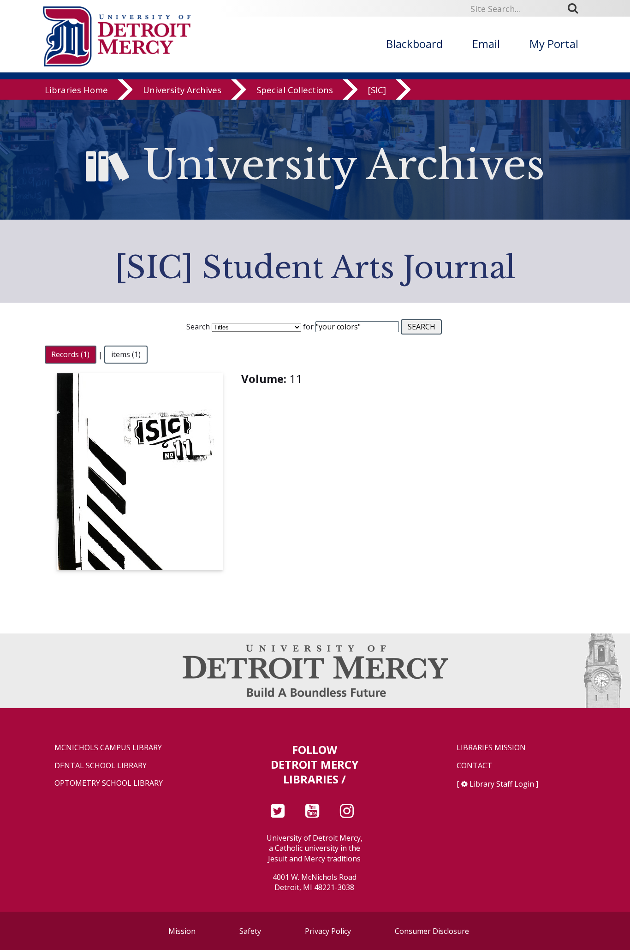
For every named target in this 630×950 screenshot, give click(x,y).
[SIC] (377, 90)
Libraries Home (76, 90)
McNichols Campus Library (108, 747)
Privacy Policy (328, 931)
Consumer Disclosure (432, 931)
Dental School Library (100, 765)
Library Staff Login (502, 784)
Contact (474, 765)
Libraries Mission (491, 747)
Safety (250, 931)
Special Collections (294, 90)
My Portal (553, 43)
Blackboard (414, 43)
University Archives (182, 90)
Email (486, 43)
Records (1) (70, 355)
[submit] (576, 8)
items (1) (126, 355)
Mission (182, 931)
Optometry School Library (108, 783)
